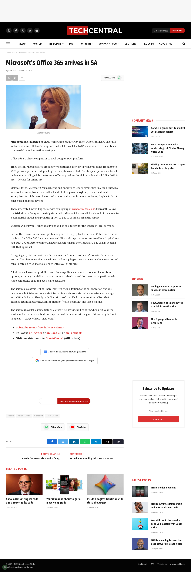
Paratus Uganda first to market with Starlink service (168, 129)
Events (149, 43)
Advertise (165, 43)
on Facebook (74, 333)
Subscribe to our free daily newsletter (40, 327)
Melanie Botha (24, 415)
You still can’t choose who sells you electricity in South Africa (166, 524)
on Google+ (53, 333)
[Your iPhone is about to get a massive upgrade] (64, 484)
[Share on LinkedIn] (15, 78)
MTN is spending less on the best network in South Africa (166, 542)
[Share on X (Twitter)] (9, 78)
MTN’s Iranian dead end (163, 487)
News (22, 43)
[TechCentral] (95, 30)
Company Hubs (107, 43)
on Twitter (35, 333)
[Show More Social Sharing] (22, 78)
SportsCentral (54, 338)
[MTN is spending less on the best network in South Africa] (140, 544)
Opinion (86, 43)
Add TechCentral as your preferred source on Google (67, 360)
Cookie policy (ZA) (146, 564)
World (37, 43)
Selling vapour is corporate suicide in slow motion (166, 288)
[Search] (183, 43)
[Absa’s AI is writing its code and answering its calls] (24, 484)
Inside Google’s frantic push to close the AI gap (105, 500)
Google (10, 415)
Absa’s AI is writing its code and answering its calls (22, 500)
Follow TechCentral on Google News (67, 351)
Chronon (30, 567)
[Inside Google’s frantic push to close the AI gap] (105, 484)
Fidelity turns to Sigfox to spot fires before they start (168, 166)
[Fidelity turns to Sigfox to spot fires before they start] (140, 168)
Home (8, 53)
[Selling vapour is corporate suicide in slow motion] (140, 290)
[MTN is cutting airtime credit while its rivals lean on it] (140, 507)
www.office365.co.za (83, 209)
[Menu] (8, 43)
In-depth (55, 43)
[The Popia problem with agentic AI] (140, 323)
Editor (11, 70)
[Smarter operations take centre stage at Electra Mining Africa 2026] (140, 148)
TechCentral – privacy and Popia (171, 564)
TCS (71, 43)
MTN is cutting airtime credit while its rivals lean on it (166, 505)
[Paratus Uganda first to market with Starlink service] (140, 131)
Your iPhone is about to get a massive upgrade (63, 500)
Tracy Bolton (52, 415)
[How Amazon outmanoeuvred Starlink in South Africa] (140, 306)
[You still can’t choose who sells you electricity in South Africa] (140, 524)
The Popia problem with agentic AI (164, 321)
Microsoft (38, 415)
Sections (131, 43)
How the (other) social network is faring (40, 458)
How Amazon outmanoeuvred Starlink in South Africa (167, 304)
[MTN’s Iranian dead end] (140, 491)
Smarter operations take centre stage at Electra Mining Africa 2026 (167, 148)
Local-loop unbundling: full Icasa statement (91, 458)
